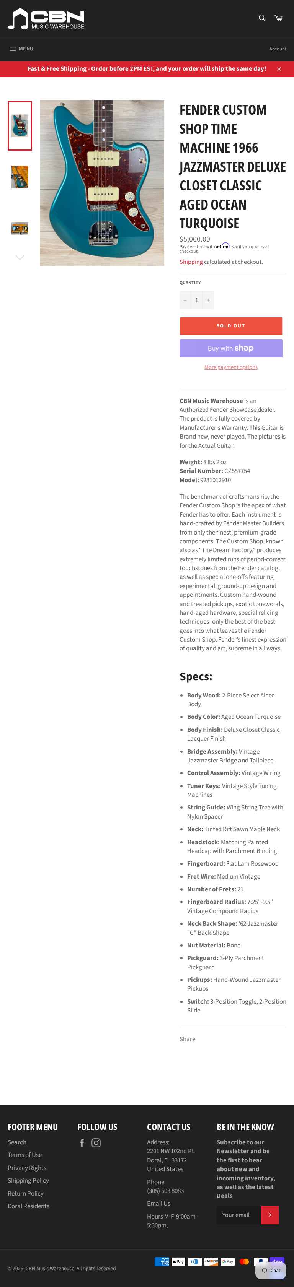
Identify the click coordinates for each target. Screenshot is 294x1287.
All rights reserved (96, 1268)
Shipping (191, 262)
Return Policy (26, 1193)
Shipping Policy (28, 1180)
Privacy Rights (27, 1168)
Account (278, 49)
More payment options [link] (231, 367)
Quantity (190, 283)
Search (17, 1142)
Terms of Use (25, 1155)
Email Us (158, 1203)
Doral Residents (28, 1206)
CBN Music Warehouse (50, 1268)
